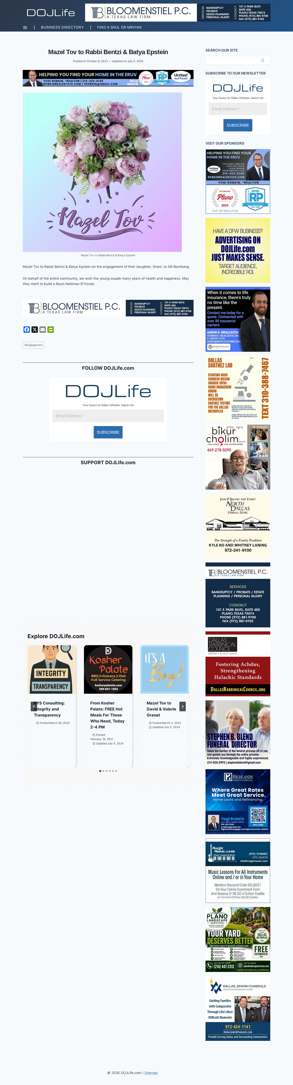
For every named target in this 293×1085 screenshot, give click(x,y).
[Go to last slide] (34, 706)
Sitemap (151, 1073)
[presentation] (52, 669)
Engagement (33, 345)
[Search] (262, 60)
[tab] (100, 771)
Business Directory (62, 27)
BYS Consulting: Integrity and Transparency (49, 709)
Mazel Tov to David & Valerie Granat (161, 709)
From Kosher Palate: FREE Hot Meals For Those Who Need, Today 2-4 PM (107, 715)
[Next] (182, 706)
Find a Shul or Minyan (119, 27)
